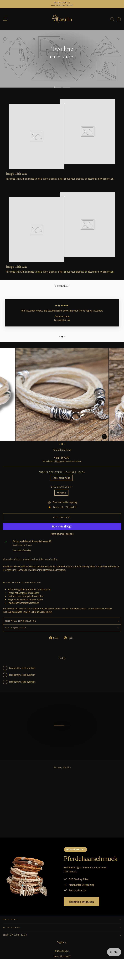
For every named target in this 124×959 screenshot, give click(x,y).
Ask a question (16, 628)
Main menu (10, 920)
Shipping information (20, 621)
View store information (22, 550)
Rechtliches (11, 927)
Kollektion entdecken (81, 901)
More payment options (62, 533)
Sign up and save (15, 935)
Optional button (61, 68)
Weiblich (61, 492)
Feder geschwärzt (61, 477)
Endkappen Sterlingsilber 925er (62, 472)
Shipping (58, 461)
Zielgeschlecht (62, 487)
